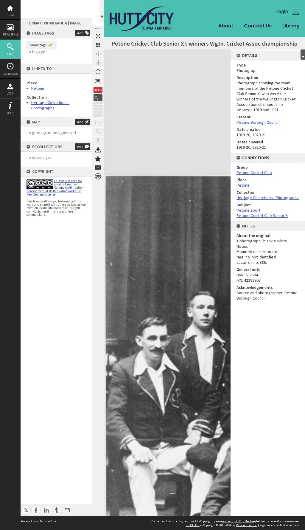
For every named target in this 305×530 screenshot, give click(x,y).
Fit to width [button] (98, 53)
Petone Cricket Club (254, 172)
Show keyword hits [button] (98, 131)
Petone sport (248, 210)
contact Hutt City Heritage (239, 521)
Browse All (10, 34)
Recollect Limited (246, 525)
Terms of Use (48, 521)
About (225, 25)
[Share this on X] (26, 507)
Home (10, 15)
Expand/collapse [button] (303, 54)
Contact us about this (98, 167)
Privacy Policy (29, 521)
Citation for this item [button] (98, 176)
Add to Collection (98, 158)
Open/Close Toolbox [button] (101, 11)
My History (10, 74)
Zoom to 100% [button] (98, 80)
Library (291, 25)
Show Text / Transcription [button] (98, 122)
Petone (37, 88)
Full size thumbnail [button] (98, 36)
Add (80, 33)
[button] (98, 97)
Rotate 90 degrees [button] (98, 71)
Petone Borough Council (257, 122)
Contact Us (258, 25)
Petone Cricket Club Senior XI (262, 215)
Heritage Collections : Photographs (50, 105)
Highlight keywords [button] (98, 140)
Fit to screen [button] (98, 45)
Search (10, 54)
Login (10, 93)
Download (98, 149)
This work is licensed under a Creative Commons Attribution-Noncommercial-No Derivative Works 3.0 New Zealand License (55, 187)
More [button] (10, 113)
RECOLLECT (193, 525)
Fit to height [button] (98, 62)
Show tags (38, 45)
